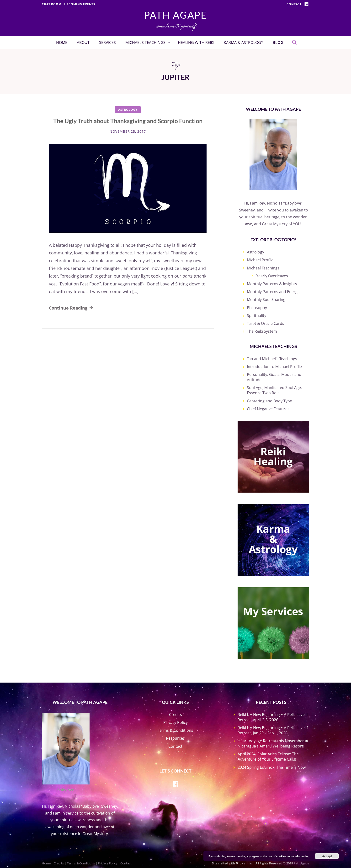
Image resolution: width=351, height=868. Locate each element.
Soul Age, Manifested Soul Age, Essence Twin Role (274, 390)
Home (61, 42)
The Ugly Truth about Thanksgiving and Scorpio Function (127, 120)
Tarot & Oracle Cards (265, 323)
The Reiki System (262, 331)
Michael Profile (260, 260)
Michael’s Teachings (145, 42)
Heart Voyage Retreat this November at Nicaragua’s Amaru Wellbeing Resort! (273, 743)
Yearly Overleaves (272, 276)
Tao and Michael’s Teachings (272, 358)
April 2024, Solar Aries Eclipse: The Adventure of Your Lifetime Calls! (268, 756)
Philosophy (257, 307)
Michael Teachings (263, 268)
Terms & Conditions (175, 730)
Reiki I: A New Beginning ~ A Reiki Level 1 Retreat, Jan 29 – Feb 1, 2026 (273, 730)
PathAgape (301, 863)
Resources (175, 738)
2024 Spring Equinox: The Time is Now (272, 767)
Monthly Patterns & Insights (272, 283)
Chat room (51, 4)
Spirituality (256, 315)
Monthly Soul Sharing (266, 299)
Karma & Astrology (243, 42)
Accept (327, 856)
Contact (294, 4)
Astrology (128, 110)
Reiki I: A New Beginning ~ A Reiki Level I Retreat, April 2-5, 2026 (273, 717)
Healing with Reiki (196, 42)
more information (298, 856)
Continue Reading (68, 308)
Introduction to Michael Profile (274, 366)
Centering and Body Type (269, 401)
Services (107, 42)
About (83, 42)
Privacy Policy (175, 722)
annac (248, 863)
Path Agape (175, 15)
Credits (175, 714)
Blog (278, 42)
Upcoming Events (80, 4)
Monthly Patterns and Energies (275, 291)
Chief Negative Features (268, 408)
